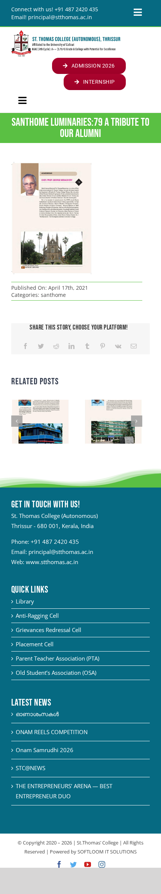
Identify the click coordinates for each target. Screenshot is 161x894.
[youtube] (87, 864)
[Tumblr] (87, 346)
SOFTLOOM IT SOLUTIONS (107, 851)
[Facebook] (25, 346)
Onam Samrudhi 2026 (44, 750)
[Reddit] (56, 346)
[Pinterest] (102, 346)
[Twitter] (41, 346)
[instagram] (101, 864)
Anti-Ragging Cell (37, 615)
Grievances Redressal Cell (48, 630)
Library (25, 601)
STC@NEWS (30, 768)
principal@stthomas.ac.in (60, 551)
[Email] (133, 346)
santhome (53, 294)
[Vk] (118, 346)
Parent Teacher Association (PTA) (57, 658)
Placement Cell (35, 644)
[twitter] (73, 864)
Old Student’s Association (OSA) (56, 672)
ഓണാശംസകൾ (37, 714)
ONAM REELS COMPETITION (52, 732)
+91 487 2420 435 (55, 541)
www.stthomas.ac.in (52, 562)
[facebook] (59, 864)
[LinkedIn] (71, 346)
